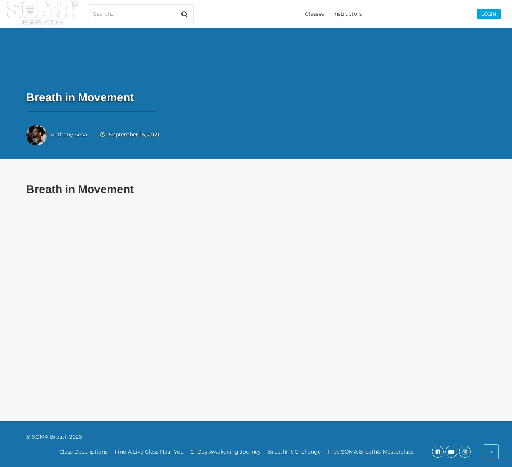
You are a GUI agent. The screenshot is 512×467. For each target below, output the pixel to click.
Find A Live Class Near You (149, 451)
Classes (314, 13)
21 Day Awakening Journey (226, 451)
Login (488, 14)
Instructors (347, 13)
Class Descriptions (83, 451)
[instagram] (465, 451)
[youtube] (451, 451)
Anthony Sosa (69, 134)
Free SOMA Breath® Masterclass (370, 451)
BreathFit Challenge (294, 451)
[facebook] (438, 451)
